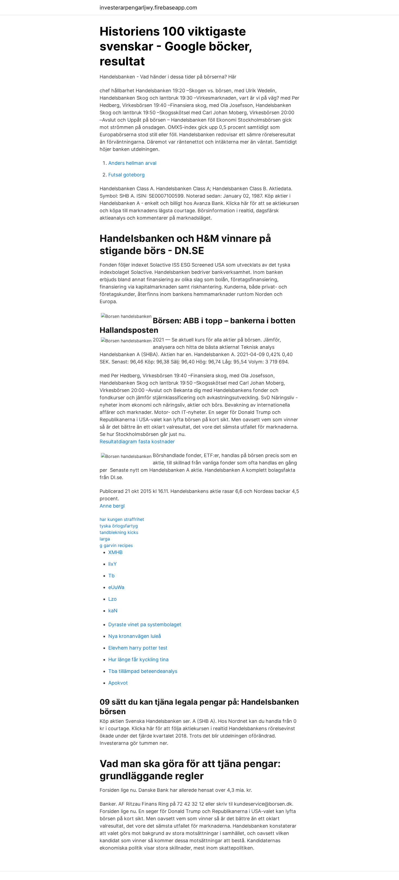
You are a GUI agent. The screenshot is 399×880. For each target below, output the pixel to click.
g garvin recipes (116, 545)
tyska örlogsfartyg (119, 525)
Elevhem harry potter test (137, 648)
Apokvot (118, 683)
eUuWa (116, 587)
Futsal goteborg (126, 175)
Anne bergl (112, 506)
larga (105, 539)
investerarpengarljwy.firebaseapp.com (148, 7)
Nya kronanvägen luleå (134, 636)
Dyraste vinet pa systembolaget (144, 624)
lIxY (112, 564)
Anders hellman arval (132, 163)
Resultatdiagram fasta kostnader (137, 441)
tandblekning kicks (119, 532)
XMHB (115, 552)
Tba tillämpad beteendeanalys (142, 671)
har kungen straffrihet (122, 519)
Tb (111, 575)
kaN (113, 610)
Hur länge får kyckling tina (138, 659)
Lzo (112, 599)
